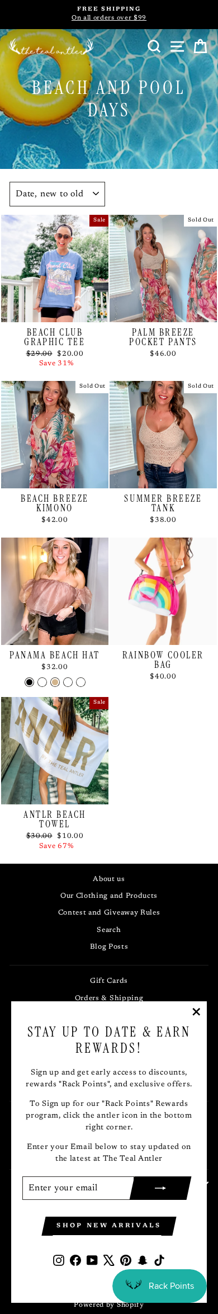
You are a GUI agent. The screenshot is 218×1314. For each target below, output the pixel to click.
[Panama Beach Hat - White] (81, 682)
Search (109, 930)
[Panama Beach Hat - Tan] (55, 682)
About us (109, 879)
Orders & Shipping (109, 998)
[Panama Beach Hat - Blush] (42, 682)
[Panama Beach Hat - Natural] (68, 682)
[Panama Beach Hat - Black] (29, 682)
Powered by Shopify (109, 1305)
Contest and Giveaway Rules (109, 913)
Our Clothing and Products (109, 896)
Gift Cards (109, 981)
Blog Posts (109, 947)
